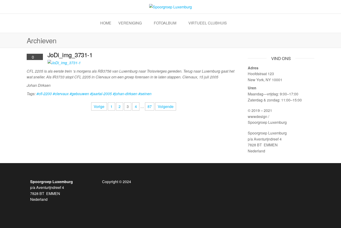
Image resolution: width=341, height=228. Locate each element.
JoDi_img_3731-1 (70, 54)
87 (150, 106)
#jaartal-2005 (101, 93)
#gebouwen (79, 93)
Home (105, 23)
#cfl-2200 (44, 93)
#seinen (144, 93)
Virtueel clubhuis (207, 23)
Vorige (99, 106)
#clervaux (61, 93)
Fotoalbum (165, 23)
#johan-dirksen (125, 93)
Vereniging (130, 23)
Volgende (166, 106)
